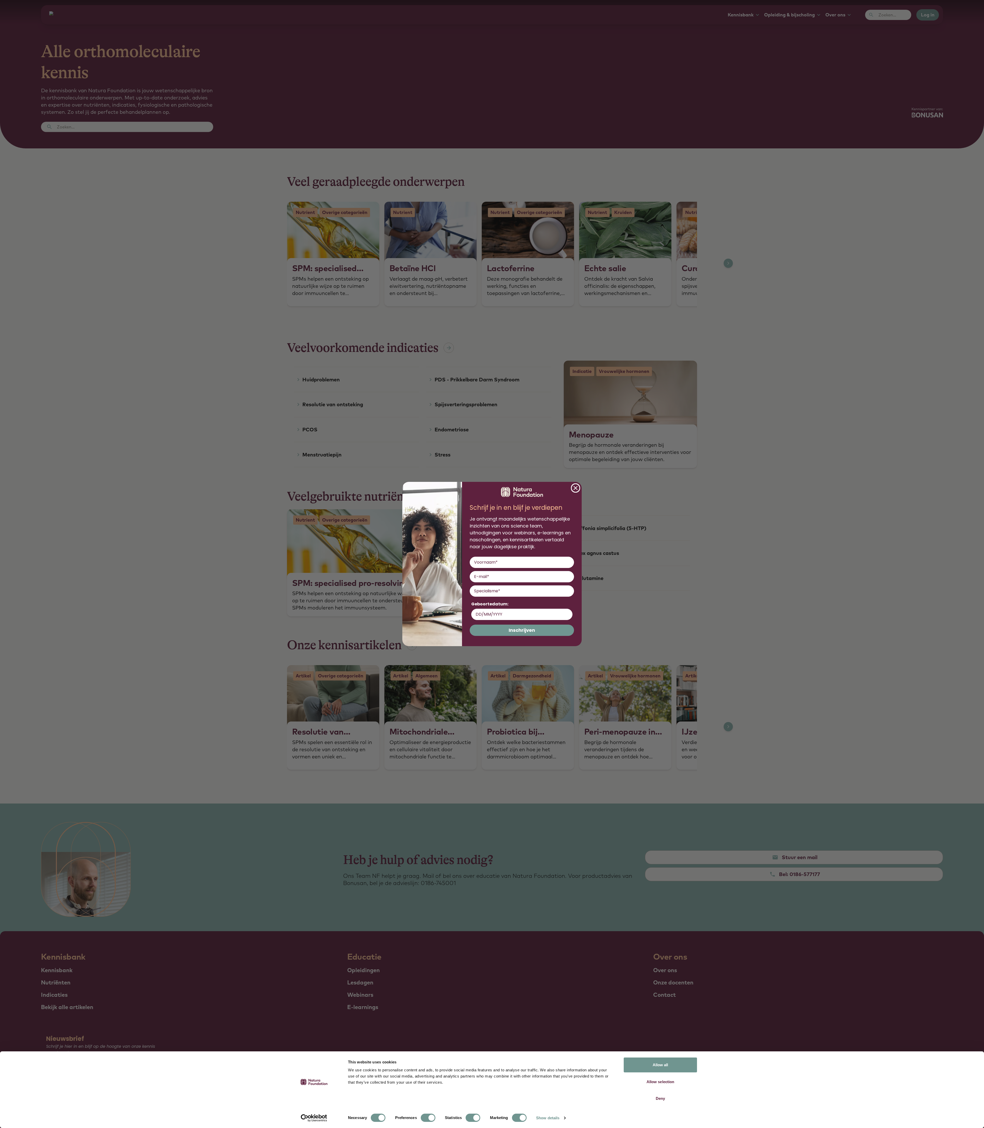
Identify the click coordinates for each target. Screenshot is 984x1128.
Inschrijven (522, 630)
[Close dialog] (575, 488)
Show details (547, 1118)
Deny (660, 1098)
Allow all (660, 1065)
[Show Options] (569, 591)
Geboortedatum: (489, 604)
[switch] (428, 1118)
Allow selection (660, 1082)
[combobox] (520, 591)
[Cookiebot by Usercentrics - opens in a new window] (314, 1118)
